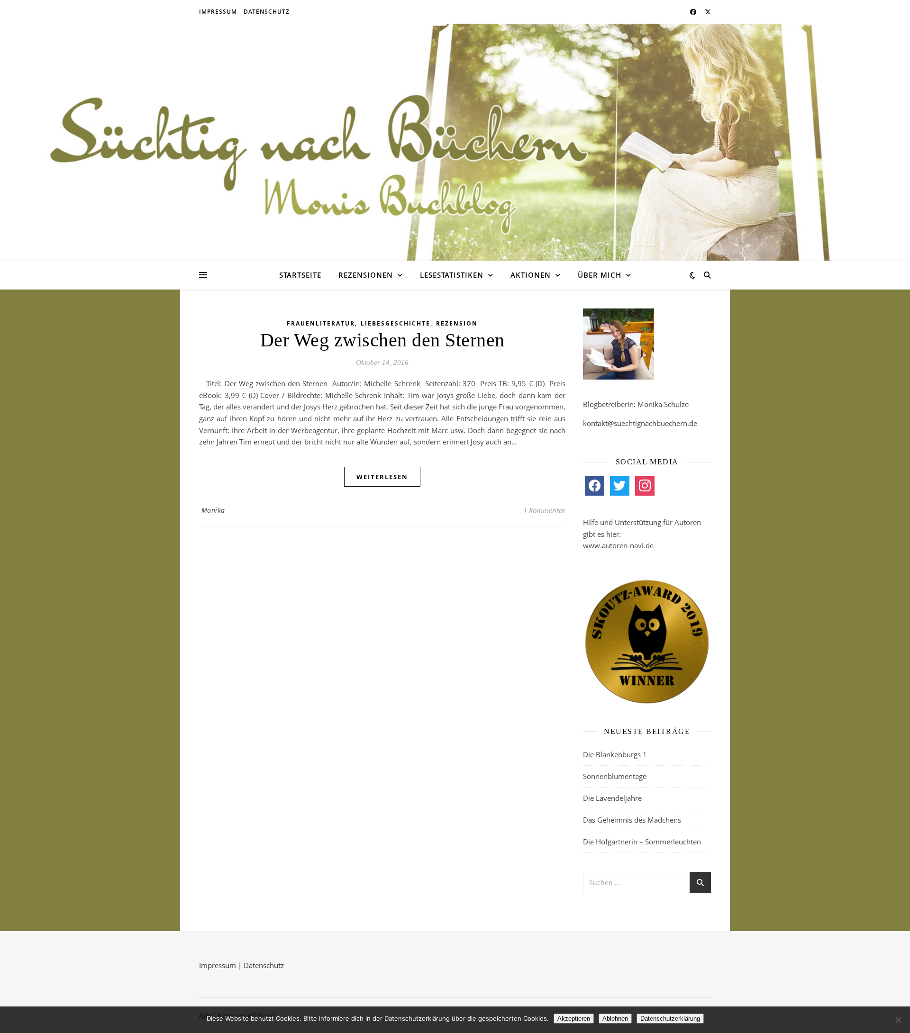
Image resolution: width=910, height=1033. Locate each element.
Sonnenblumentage (614, 776)
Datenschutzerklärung (670, 1018)
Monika (213, 510)
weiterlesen (382, 476)
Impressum (218, 12)
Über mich (599, 275)
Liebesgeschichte (395, 323)
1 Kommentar (544, 510)
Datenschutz (267, 12)
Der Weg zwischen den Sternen (382, 340)
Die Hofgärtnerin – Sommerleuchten (642, 841)
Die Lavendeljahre (612, 798)
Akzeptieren (573, 1018)
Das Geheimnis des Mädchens (632, 820)
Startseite (300, 275)
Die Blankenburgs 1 (615, 754)
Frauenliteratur (321, 323)
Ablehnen (615, 1018)
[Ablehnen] (898, 1019)
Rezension (457, 323)
